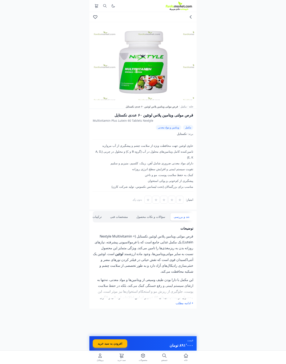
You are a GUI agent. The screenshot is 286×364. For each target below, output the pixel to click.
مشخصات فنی (119, 217)
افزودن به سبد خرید (110, 343)
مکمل (183, 106)
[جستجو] (105, 6)
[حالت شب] (113, 6)
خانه (191, 106)
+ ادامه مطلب (184, 303)
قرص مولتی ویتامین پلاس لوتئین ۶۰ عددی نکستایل (152, 106)
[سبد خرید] (96, 6)
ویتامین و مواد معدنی (168, 127)
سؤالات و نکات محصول (150, 217)
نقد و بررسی (182, 217)
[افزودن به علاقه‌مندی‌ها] (95, 16)
